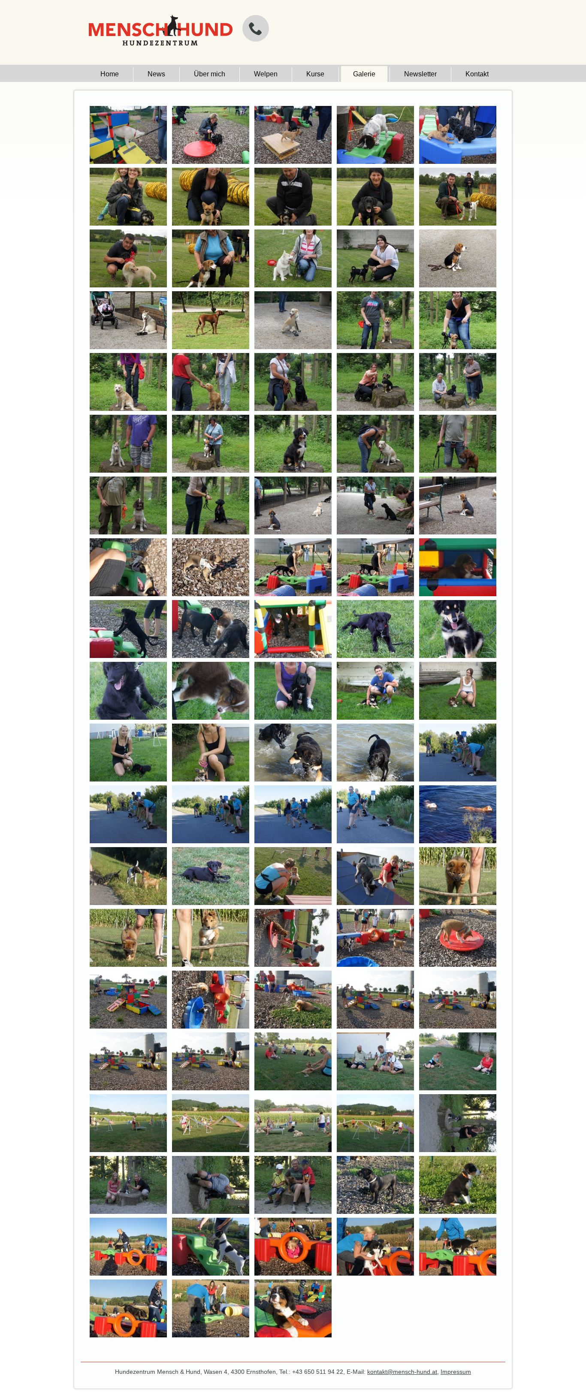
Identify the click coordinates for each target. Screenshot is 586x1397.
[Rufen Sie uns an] (255, 28)
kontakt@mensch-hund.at (402, 1371)
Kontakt (477, 74)
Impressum (456, 1371)
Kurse (315, 74)
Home (109, 74)
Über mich (209, 74)
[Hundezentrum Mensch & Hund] (159, 33)
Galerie (364, 74)
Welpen (266, 74)
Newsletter (420, 74)
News (156, 74)
